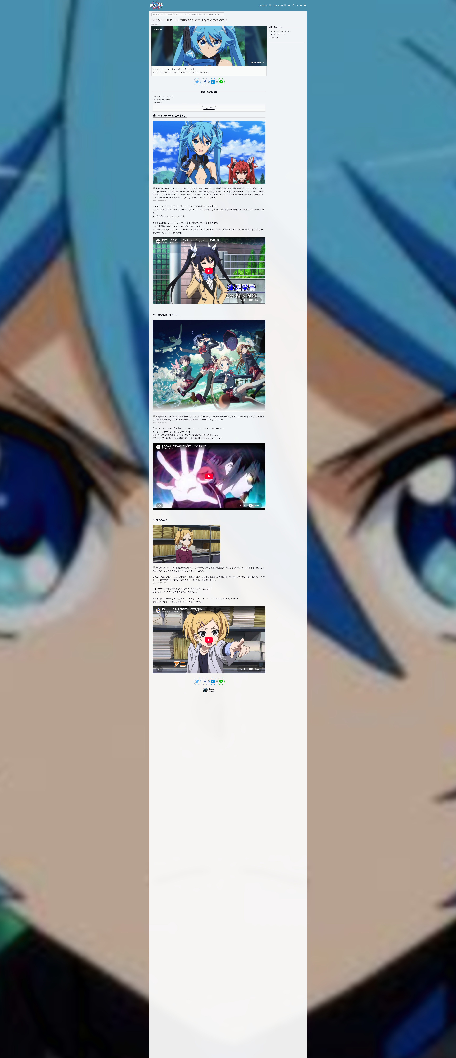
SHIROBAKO (158, 103)
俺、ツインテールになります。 (164, 96)
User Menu (278, 5)
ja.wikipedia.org (161, 200)
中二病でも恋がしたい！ (162, 100)
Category (263, 5)
